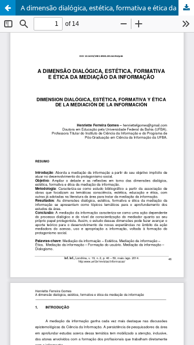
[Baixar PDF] (186, 8)
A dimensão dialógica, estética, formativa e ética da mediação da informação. (107, 7)
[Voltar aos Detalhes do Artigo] (8, 8)
